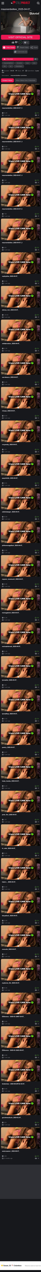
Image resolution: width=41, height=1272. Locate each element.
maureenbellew (8, 63)
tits (5, 66)
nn (10, 66)
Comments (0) (22, 52)
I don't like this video (16, 42)
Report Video (24, 47)
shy (34, 63)
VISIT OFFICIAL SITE (20, 37)
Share (36, 47)
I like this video (13, 42)
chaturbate (19, 66)
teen (27, 63)
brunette (19, 63)
